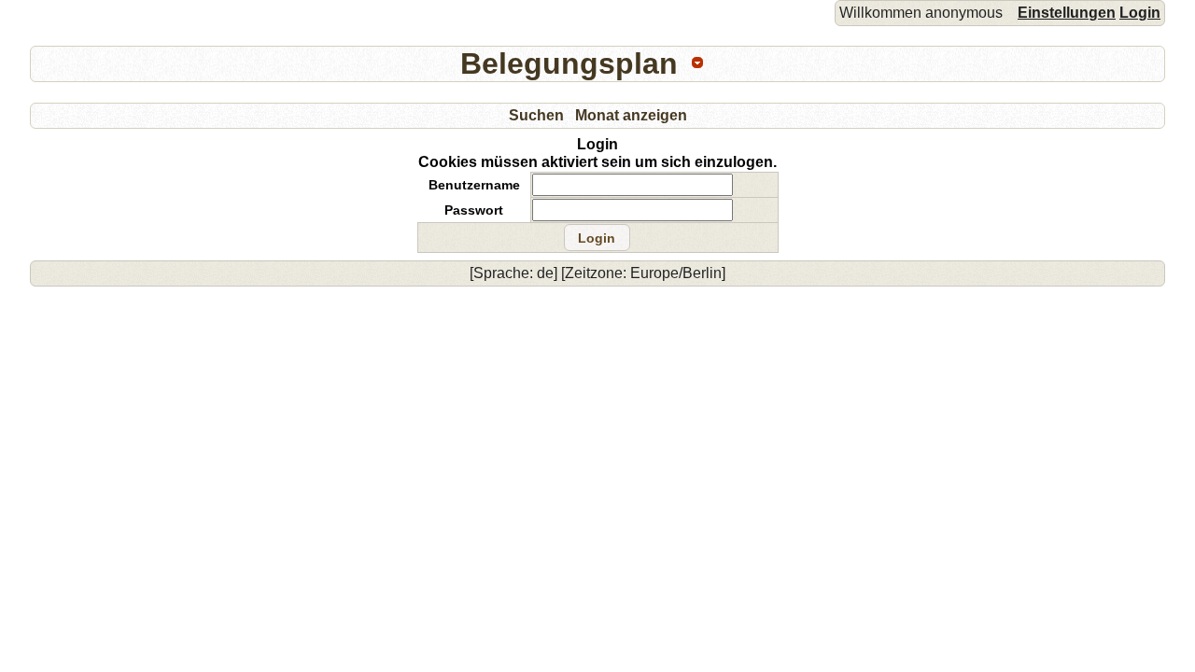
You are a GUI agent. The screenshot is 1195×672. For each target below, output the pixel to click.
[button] (597, 238)
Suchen (536, 115)
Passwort (473, 210)
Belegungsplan (569, 63)
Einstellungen (1067, 13)
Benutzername (474, 184)
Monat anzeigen (631, 115)
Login (1139, 13)
